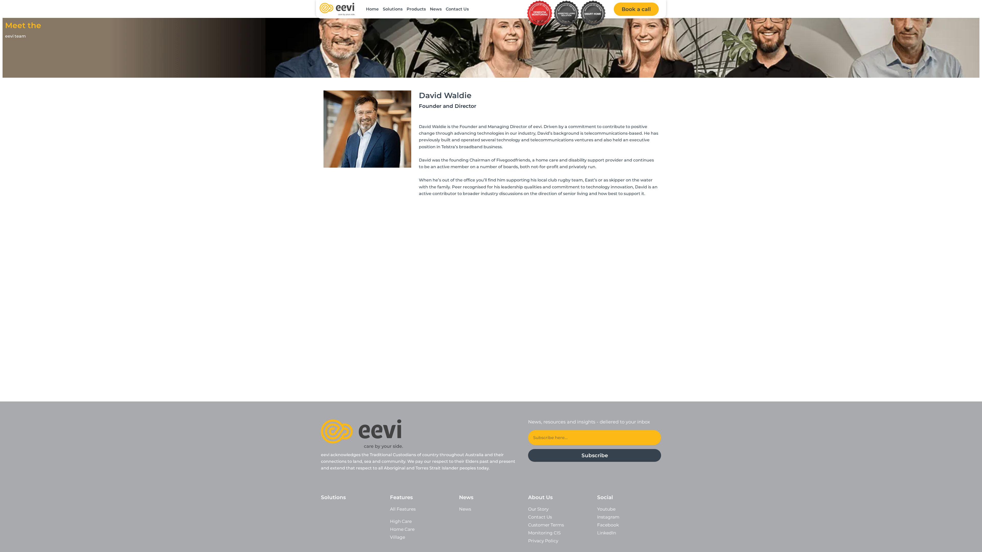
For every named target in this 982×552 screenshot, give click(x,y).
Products (416, 9)
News (436, 9)
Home (372, 9)
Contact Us (457, 9)
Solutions (393, 9)
